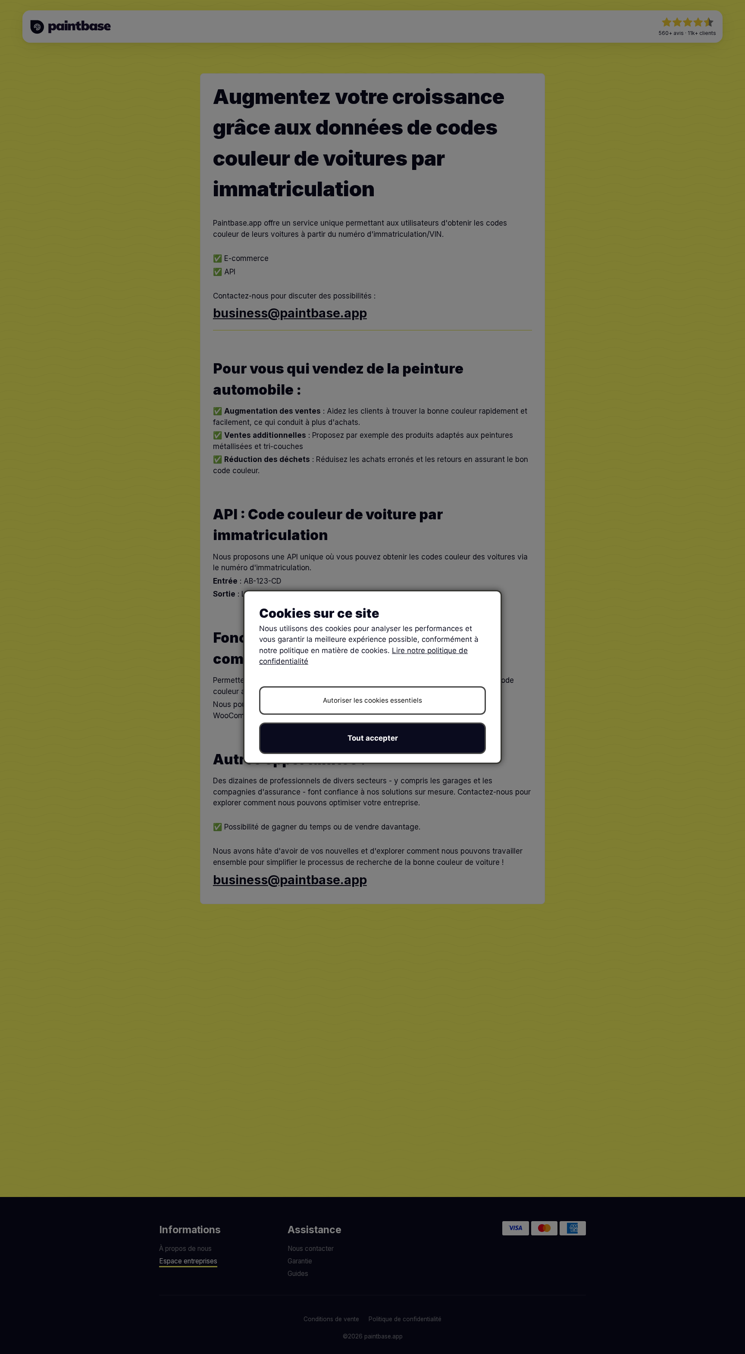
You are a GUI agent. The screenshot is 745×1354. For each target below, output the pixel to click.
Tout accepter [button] (372, 738)
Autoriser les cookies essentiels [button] (372, 700)
